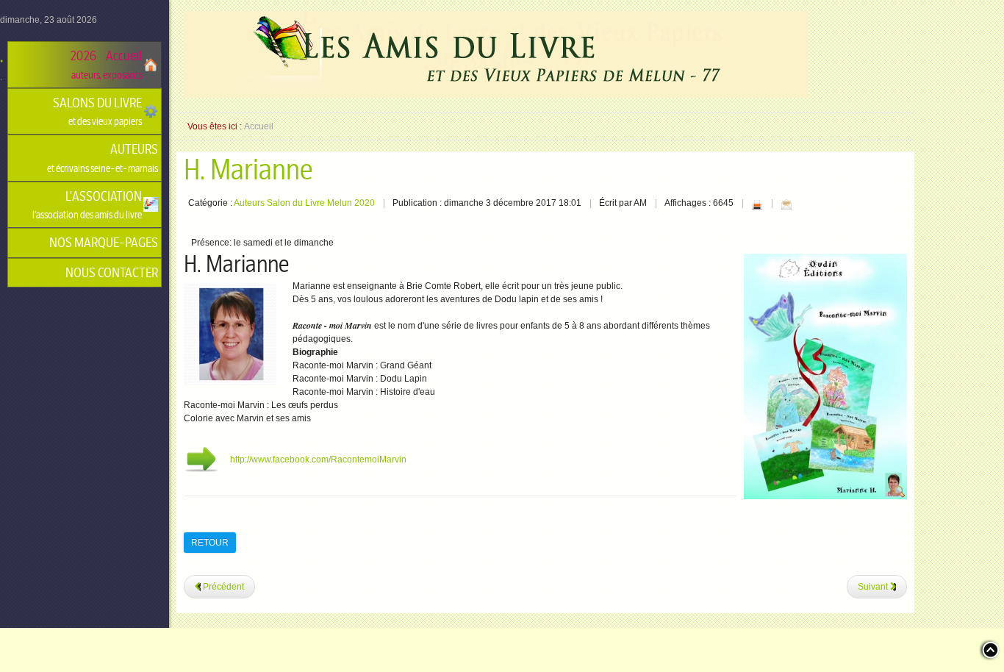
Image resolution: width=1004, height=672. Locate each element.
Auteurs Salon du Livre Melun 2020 (304, 203)
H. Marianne (248, 170)
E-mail (786, 204)
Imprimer (757, 204)
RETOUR (210, 542)
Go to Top (989, 650)
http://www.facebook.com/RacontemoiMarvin (318, 459)
